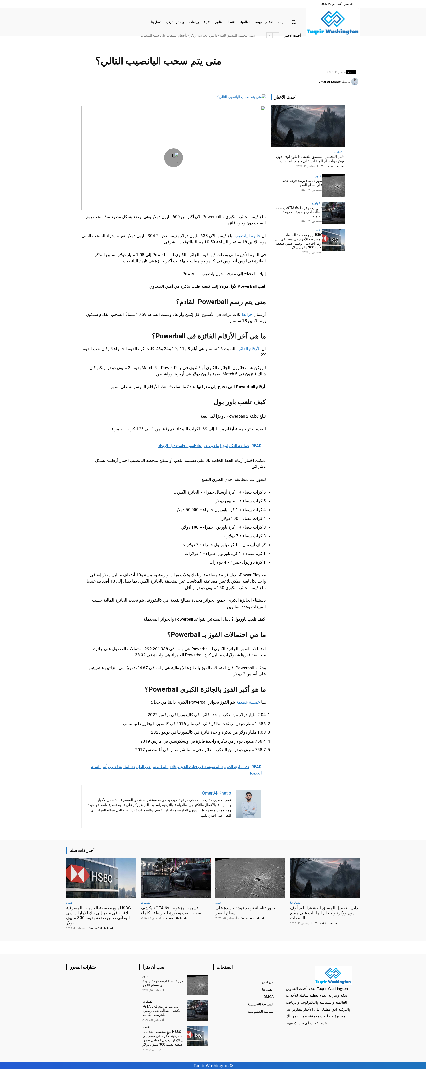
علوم (318, 175)
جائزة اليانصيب (248, 235)
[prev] (276, 35)
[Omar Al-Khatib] (355, 81)
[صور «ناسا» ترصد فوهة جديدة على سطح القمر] (333, 185)
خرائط (247, 314)
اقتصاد (351, 72)
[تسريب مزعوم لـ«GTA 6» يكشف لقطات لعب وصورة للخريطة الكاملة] (333, 213)
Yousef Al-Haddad (333, 166)
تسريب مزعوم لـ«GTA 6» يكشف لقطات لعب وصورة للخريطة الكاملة (299, 212)
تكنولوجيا (338, 151)
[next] (269, 35)
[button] (293, 22)
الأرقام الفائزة (248, 348)
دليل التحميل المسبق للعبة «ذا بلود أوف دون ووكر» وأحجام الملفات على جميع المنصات (310, 158)
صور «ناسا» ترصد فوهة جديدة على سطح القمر (224, 35)
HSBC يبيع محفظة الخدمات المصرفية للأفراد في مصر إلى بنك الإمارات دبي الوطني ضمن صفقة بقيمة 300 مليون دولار (177, 35)
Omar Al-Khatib (329, 81)
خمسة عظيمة (248, 702)
